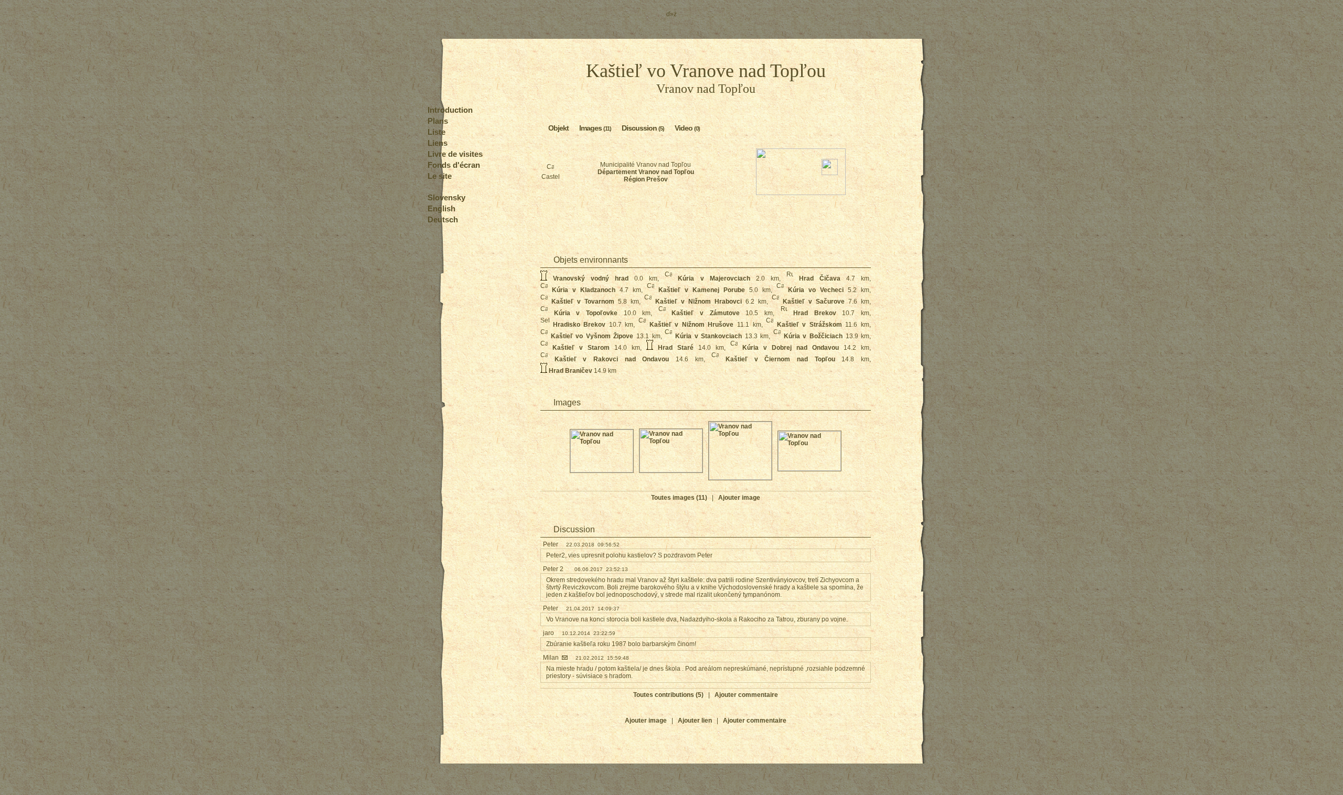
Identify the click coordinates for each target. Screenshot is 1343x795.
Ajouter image (739, 497)
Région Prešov (646, 179)
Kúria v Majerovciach (714, 278)
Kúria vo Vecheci (816, 290)
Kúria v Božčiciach (813, 336)
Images (595, 128)
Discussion (643, 128)
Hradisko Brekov (579, 324)
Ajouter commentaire (746, 695)
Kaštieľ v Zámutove (705, 313)
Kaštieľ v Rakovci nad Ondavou (612, 359)
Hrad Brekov (814, 313)
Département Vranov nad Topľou (646, 172)
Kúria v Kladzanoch (583, 290)
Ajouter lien (695, 720)
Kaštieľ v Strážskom (809, 324)
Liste (436, 131)
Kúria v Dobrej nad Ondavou (790, 347)
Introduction (450, 109)
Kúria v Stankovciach (708, 336)
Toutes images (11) (679, 497)
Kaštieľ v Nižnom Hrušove (691, 324)
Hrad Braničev (570, 370)
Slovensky (446, 197)
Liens (437, 142)
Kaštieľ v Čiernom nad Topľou (780, 359)
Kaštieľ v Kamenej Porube (701, 290)
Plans (438, 120)
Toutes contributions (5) (668, 695)
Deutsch (443, 219)
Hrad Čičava (819, 278)
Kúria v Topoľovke (585, 313)
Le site (440, 175)
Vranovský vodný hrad (590, 278)
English (441, 208)
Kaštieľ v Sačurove (814, 301)
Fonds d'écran (454, 164)
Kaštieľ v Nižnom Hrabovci (698, 301)
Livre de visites (455, 153)
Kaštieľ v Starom (581, 347)
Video (687, 128)
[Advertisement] (705, 221)
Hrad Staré (676, 347)
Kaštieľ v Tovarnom (582, 301)
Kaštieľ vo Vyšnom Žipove (592, 336)
